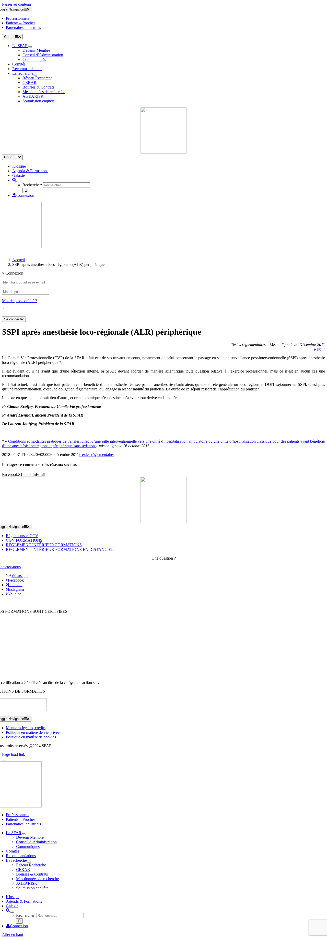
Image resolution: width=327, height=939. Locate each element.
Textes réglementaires (97, 454)
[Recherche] (14, 180)
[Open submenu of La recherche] (35, 74)
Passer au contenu (16, 4)
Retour (319, 349)
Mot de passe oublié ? (19, 301)
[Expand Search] (18, 181)
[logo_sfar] (163, 152)
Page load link (13, 754)
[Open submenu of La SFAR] (30, 47)
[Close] (4, 760)
